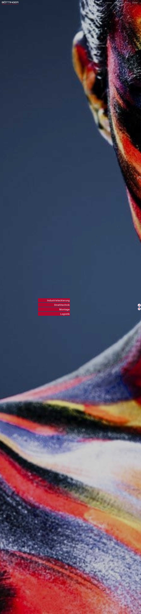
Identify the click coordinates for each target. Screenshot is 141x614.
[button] (122, 3)
